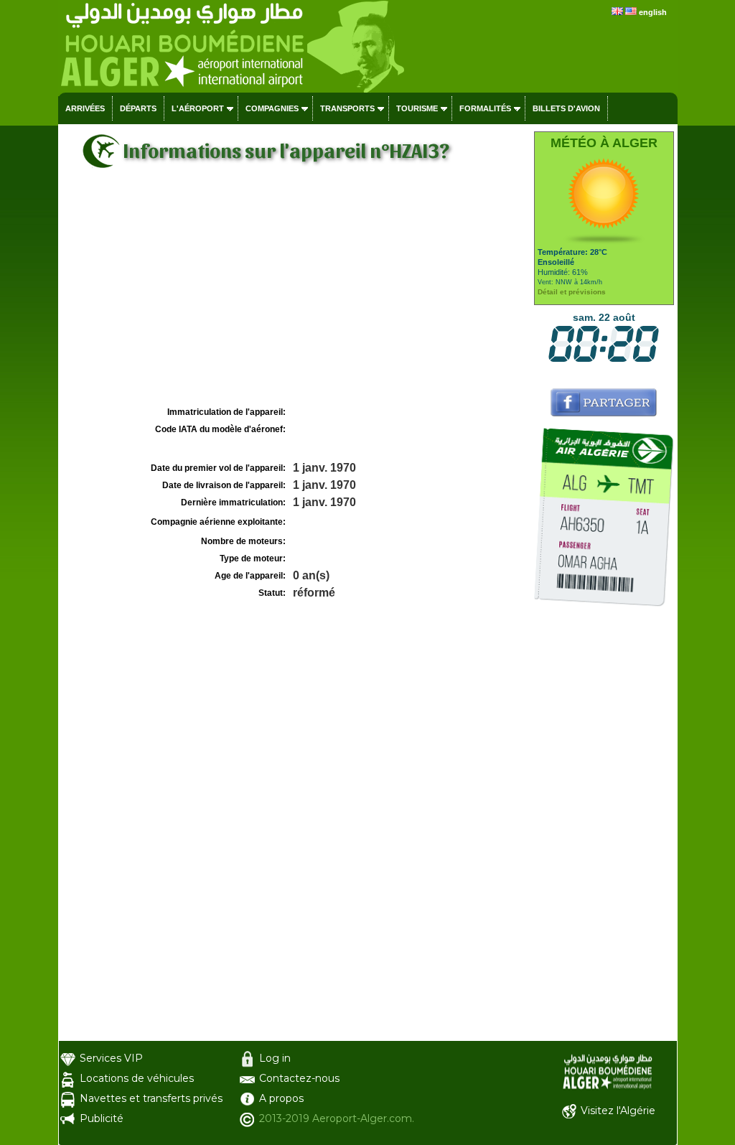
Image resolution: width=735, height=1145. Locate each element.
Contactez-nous (299, 1078)
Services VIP (111, 1058)
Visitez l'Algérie (618, 1110)
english (653, 12)
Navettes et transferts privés (151, 1098)
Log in (275, 1058)
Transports (347, 108)
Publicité (101, 1118)
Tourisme (417, 108)
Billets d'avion (566, 108)
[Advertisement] (294, 295)
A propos (281, 1098)
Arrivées (85, 108)
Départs (138, 108)
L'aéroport (198, 108)
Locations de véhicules (137, 1078)
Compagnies (272, 108)
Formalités (485, 108)
